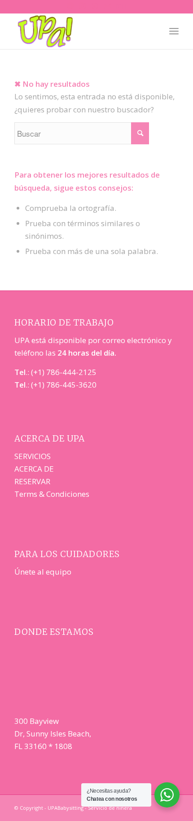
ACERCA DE (34, 469)
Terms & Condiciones (51, 494)
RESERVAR (32, 481)
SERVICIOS (32, 456)
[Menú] (174, 31)
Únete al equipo (42, 572)
